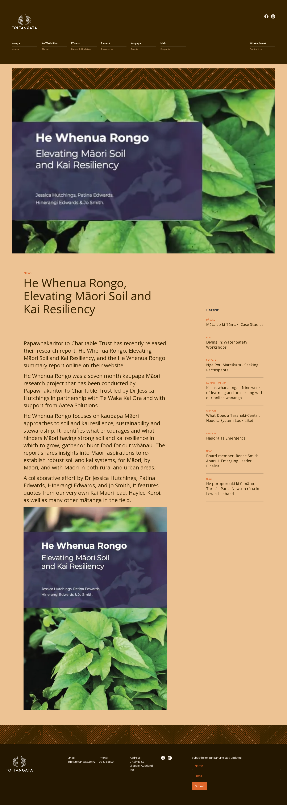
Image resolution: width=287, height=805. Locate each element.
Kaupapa (136, 46)
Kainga (16, 46)
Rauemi (107, 46)
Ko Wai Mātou (50, 46)
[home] (24, 21)
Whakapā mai (258, 46)
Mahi (165, 46)
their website (107, 365)
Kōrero (81, 46)
